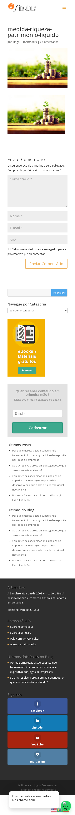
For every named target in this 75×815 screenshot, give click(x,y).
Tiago (16, 42)
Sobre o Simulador (21, 626)
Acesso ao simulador (23, 644)
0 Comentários (49, 42)
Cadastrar (38, 428)
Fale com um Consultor (24, 638)
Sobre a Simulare (20, 632)
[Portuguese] (60, 810)
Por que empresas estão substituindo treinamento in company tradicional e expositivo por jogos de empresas (39, 455)
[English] (54, 810)
